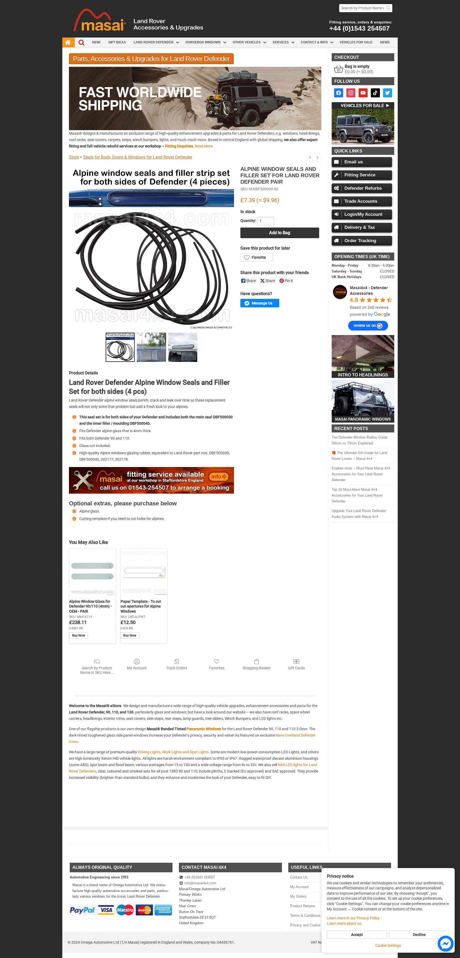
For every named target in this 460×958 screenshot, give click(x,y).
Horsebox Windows (203, 42)
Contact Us (298, 877)
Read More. (204, 146)
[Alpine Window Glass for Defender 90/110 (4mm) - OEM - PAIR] (92, 572)
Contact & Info (314, 42)
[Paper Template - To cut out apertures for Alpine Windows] (144, 572)
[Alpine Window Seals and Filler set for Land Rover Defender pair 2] (183, 347)
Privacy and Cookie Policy (310, 925)
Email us (353, 161)
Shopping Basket (256, 668)
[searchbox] (365, 8)
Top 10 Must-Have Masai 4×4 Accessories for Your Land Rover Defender (357, 495)
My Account (137, 668)
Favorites (216, 668)
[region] (195, 98)
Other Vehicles (247, 42)
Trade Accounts (360, 201)
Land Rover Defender (154, 42)
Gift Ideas (117, 42)
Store (74, 157)
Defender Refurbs (363, 188)
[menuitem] (310, 157)
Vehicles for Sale (356, 42)
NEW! (96, 42)
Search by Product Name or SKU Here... (97, 670)
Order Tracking (360, 240)
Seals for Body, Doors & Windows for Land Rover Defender (137, 157)
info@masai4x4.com (200, 883)
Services (281, 42)
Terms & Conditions (305, 916)
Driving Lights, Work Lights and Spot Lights (173, 752)
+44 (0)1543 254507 (359, 28)
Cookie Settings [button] (388, 945)
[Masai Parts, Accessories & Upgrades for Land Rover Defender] (230, 36)
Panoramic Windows (204, 729)
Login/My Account (363, 214)
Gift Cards (296, 668)
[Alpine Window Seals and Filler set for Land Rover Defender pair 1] (151, 347)
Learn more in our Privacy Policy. (353, 918)
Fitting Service (359, 174)
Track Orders (176, 668)
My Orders (298, 896)
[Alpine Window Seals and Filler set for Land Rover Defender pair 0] (120, 347)
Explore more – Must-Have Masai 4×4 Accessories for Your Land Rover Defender (361, 474)
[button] (278, 98)
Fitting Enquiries (179, 146)
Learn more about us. (344, 923)
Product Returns (302, 906)
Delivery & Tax (359, 227)
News (385, 42)
